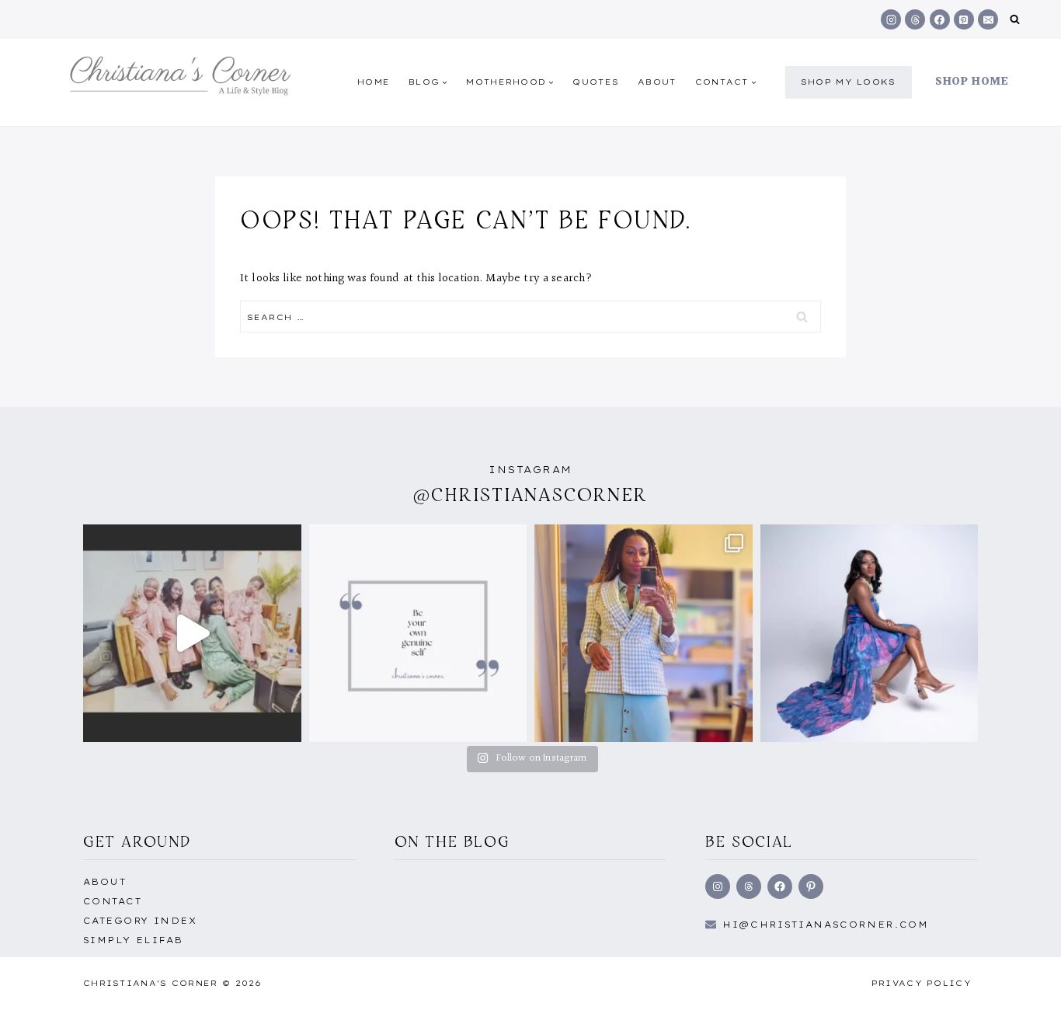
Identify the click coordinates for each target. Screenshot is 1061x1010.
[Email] (988, 19)
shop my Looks (848, 82)
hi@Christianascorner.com (825, 924)
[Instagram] (891, 19)
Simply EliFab (133, 940)
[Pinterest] (964, 19)
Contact (112, 901)
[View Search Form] (1015, 20)
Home (373, 82)
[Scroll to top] (1024, 981)
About (657, 82)
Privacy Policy (921, 983)
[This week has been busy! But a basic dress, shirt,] (643, 633)
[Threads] (915, 19)
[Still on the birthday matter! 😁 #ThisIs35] (869, 633)
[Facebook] (940, 19)
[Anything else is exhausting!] (418, 633)
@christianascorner (530, 494)
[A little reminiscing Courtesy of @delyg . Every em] (192, 633)
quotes (595, 82)
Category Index (140, 920)
